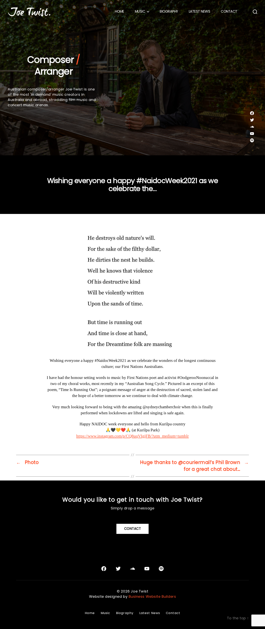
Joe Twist (139, 591)
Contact (229, 11)
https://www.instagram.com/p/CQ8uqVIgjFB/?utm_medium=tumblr (132, 436)
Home (119, 11)
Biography (169, 11)
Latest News (199, 11)
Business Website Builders (152, 596)
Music (140, 11)
